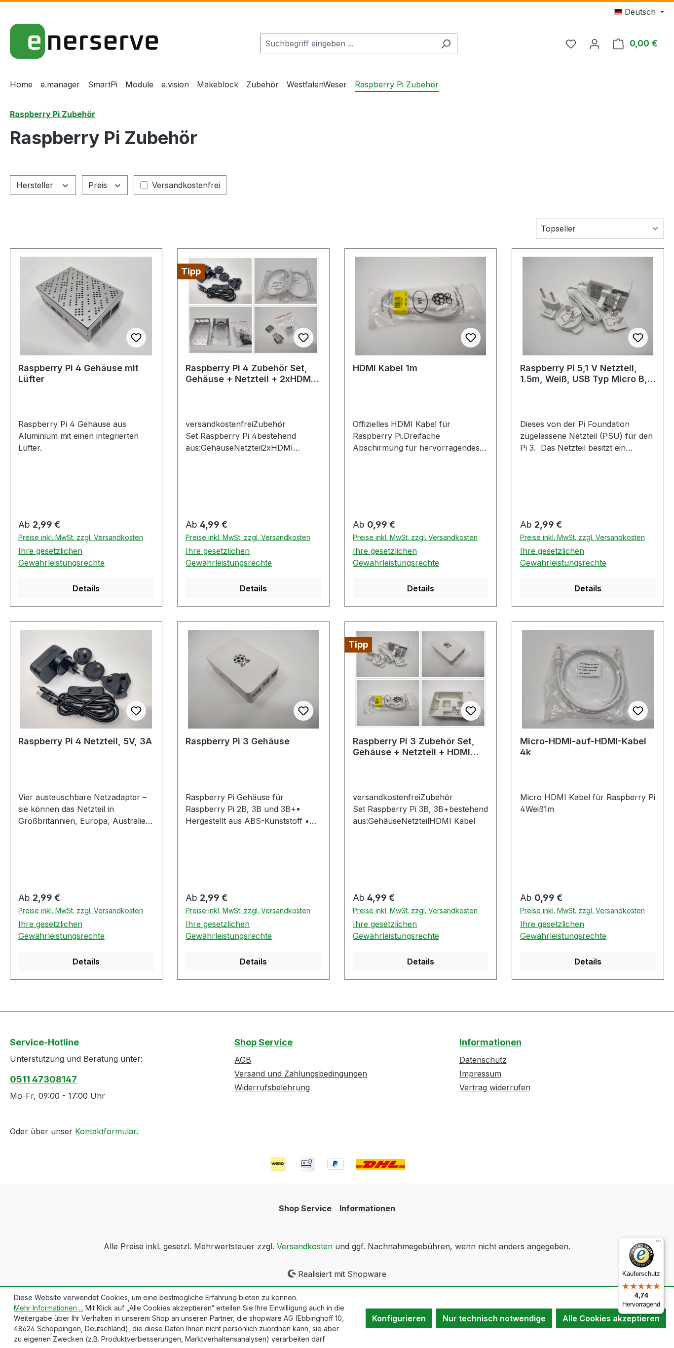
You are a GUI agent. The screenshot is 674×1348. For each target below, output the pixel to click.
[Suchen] (445, 43)
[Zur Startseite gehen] (84, 41)
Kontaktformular (105, 1131)
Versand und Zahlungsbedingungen (300, 1073)
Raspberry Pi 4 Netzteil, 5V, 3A (85, 741)
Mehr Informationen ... (48, 1308)
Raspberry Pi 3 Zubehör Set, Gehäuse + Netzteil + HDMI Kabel (414, 747)
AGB (242, 1060)
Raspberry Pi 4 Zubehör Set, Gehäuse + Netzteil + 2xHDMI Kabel (249, 374)
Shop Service (263, 1042)
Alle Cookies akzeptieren (611, 1318)
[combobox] (347, 43)
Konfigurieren (399, 1318)
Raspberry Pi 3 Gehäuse (238, 741)
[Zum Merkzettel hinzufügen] (136, 337)
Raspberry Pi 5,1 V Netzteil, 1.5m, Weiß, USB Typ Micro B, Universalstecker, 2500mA (583, 374)
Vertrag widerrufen (494, 1087)
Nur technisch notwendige (494, 1318)
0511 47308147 (43, 1079)
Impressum (480, 1073)
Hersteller (36, 185)
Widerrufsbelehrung (272, 1087)
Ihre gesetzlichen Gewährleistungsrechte (61, 557)
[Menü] (658, 1243)
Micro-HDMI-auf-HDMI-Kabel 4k (583, 746)
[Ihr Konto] (594, 43)
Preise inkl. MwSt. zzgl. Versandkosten (80, 537)
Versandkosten (305, 1246)
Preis (99, 185)
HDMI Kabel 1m (385, 368)
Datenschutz (483, 1060)
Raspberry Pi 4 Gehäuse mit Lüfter (78, 373)
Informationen (490, 1042)
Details (86, 588)
